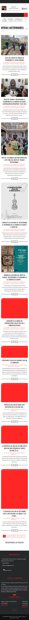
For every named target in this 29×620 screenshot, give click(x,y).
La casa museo (6, 16)
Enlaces (4, 25)
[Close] (2, 2)
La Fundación (5, 10)
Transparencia (6, 22)
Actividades (5, 19)
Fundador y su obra (7, 13)
